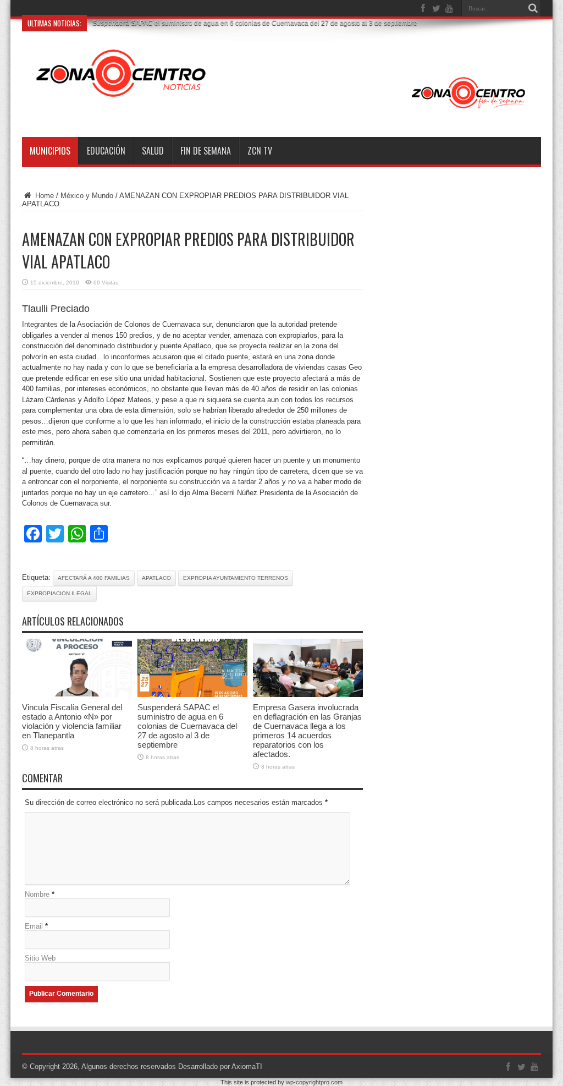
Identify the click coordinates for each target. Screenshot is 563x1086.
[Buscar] (533, 8)
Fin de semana (205, 150)
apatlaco (156, 578)
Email (34, 926)
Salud (153, 150)
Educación (106, 150)
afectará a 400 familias (94, 578)
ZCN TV (259, 150)
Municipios (50, 150)
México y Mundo (86, 195)
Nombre (37, 894)
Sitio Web (40, 958)
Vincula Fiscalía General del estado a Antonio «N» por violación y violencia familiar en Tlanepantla (72, 721)
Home (43, 195)
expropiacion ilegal (59, 593)
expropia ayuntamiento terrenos (235, 578)
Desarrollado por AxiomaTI (220, 1066)
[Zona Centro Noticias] (281, 109)
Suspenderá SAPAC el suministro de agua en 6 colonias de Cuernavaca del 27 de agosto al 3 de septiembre (254, 23)
